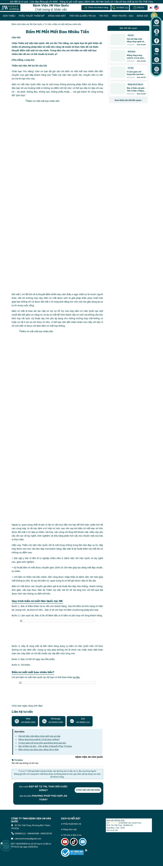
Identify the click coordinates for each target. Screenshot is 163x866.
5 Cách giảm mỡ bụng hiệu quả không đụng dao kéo (42, 743)
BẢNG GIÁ (142, 16)
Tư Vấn (47, 24)
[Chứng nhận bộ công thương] (72, 852)
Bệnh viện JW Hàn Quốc (115, 820)
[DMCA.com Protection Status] (93, 852)
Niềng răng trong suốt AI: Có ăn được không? (38, 739)
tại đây (76, 677)
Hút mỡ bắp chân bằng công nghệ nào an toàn (39, 736)
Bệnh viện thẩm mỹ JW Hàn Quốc (27, 24)
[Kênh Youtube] (65, 842)
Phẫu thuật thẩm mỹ (72, 824)
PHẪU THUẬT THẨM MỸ (32, 16)
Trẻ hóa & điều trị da (72, 835)
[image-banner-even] (124, 109)
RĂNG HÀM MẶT (57, 16)
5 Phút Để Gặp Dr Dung (88, 790)
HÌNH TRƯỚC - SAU (122, 16)
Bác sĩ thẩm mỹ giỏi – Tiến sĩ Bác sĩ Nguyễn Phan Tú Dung (45, 746)
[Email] (82, 842)
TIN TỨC (103, 16)
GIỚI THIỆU (9, 16)
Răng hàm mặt (69, 829)
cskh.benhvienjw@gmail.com (27, 839)
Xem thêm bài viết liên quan (128, 100)
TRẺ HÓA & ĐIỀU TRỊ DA (82, 16)
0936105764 (46, 833)
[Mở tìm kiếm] (154, 15)
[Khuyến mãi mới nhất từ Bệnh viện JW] (6, 846)
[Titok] (74, 842)
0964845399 (33, 833)
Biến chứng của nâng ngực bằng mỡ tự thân (38, 749)
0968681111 (20, 833)
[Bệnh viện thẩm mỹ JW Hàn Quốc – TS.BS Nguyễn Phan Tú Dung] (10, 7)
